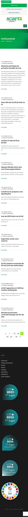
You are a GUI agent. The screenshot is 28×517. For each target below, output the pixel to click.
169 (16, 336)
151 (14, 333)
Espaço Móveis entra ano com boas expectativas (11, 168)
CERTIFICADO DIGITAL (14, 12)
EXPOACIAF (4, 374)
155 (11, 336)
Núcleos (3, 365)
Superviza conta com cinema (10, 240)
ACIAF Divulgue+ (5, 376)
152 (18, 333)
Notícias (3, 367)
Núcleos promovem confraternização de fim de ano (12, 315)
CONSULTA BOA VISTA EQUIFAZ (14, 9)
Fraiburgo (3, 369)
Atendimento (4, 372)
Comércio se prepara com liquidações (12, 193)
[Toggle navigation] (25, 25)
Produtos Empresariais (7, 363)
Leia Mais (4, 89)
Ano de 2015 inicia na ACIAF (12, 216)
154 (7, 336)
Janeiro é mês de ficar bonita (10, 142)
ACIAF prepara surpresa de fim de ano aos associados (12, 264)
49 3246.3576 (7, 1)
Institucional (9, 41)
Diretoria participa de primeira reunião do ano (11, 67)
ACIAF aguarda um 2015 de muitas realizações (12, 289)
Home (2, 41)
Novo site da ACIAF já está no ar (13, 103)
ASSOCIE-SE (14, 5)
